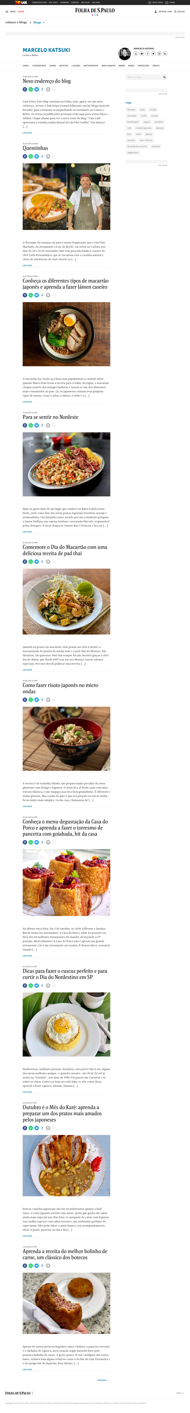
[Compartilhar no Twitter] (36, 89)
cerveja (154, 115)
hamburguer (133, 121)
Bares (131, 65)
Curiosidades (39, 65)
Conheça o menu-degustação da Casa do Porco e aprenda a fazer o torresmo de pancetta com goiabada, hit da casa (65, 828)
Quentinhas (35, 148)
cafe (129, 128)
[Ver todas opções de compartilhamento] (42, 89)
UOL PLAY (85, 2)
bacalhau (159, 121)
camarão (156, 146)
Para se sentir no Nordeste (50, 417)
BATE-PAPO (158, 2)
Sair (169, 11)
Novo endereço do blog (47, 81)
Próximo (102, 1380)
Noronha (131, 140)
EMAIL (172, 2)
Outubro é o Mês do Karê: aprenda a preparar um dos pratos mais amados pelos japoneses (62, 1114)
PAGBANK (64, 2)
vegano (146, 121)
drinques (131, 109)
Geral (26, 65)
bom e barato (146, 140)
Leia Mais (27, 132)
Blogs (38, 22)
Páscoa (149, 134)
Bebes (122, 65)
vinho (138, 134)
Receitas (63, 65)
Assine (21, 11)
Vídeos (155, 65)
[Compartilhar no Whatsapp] (31, 89)
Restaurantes (91, 65)
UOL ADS (96, 2)
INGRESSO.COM (39, 2)
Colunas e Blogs (16, 22)
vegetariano (132, 152)
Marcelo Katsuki (46, 50)
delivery (159, 128)
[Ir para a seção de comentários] (48, 89)
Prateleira (143, 65)
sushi (142, 109)
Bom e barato (108, 65)
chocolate (131, 115)
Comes (52, 65)
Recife (143, 115)
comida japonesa (143, 128)
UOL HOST (53, 2)
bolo (129, 134)
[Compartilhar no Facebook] (25, 89)
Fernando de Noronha (137, 146)
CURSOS (75, 2)
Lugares (75, 65)
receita (153, 109)
